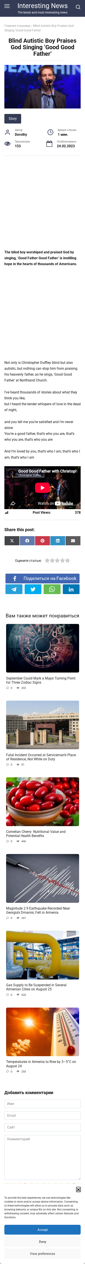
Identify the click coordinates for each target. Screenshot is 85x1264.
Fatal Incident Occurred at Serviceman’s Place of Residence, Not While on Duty (41, 757)
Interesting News (42, 6)
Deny (42, 1242)
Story (13, 119)
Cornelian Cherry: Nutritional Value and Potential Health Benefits (36, 834)
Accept (42, 1230)
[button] (78, 1189)
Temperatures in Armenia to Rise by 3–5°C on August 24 (41, 1064)
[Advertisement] (42, 205)
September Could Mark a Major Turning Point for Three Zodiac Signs (40, 680)
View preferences (42, 1254)
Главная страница (17, 25)
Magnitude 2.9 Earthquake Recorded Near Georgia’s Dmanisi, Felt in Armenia (38, 910)
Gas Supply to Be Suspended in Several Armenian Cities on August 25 (36, 987)
